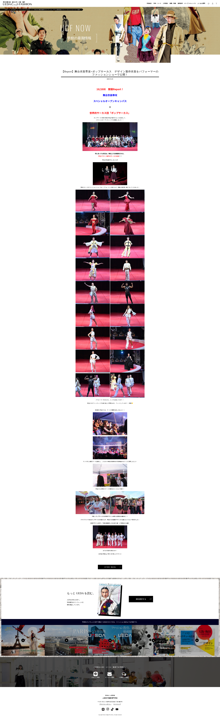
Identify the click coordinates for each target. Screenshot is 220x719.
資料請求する (141, 599)
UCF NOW (13, 9)
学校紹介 (149, 3)
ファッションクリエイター (24, 9)
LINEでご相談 (96, 677)
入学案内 (165, 3)
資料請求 (180, 3)
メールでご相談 (109, 677)
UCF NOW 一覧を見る (110, 567)
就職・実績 (173, 3)
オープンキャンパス (190, 3)
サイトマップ (117, 704)
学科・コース (157, 3)
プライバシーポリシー (105, 704)
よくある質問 (201, 3)
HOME (6, 9)
